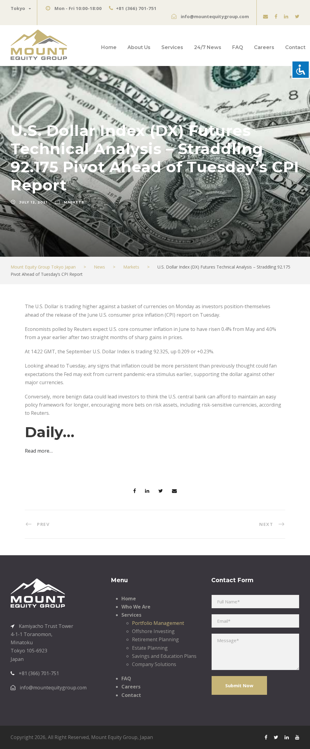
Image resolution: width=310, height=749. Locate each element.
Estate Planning (150, 648)
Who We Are (135, 606)
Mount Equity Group (114, 737)
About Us (138, 47)
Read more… (39, 450)
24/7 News (207, 47)
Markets (74, 202)
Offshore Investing (153, 631)
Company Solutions (154, 664)
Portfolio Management (158, 623)
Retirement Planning (155, 639)
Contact (295, 47)
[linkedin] (286, 16)
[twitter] (297, 16)
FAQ (237, 47)
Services (172, 47)
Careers (264, 47)
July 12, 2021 (33, 202)
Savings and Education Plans (164, 656)
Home (109, 47)
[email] (265, 16)
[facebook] (276, 16)
